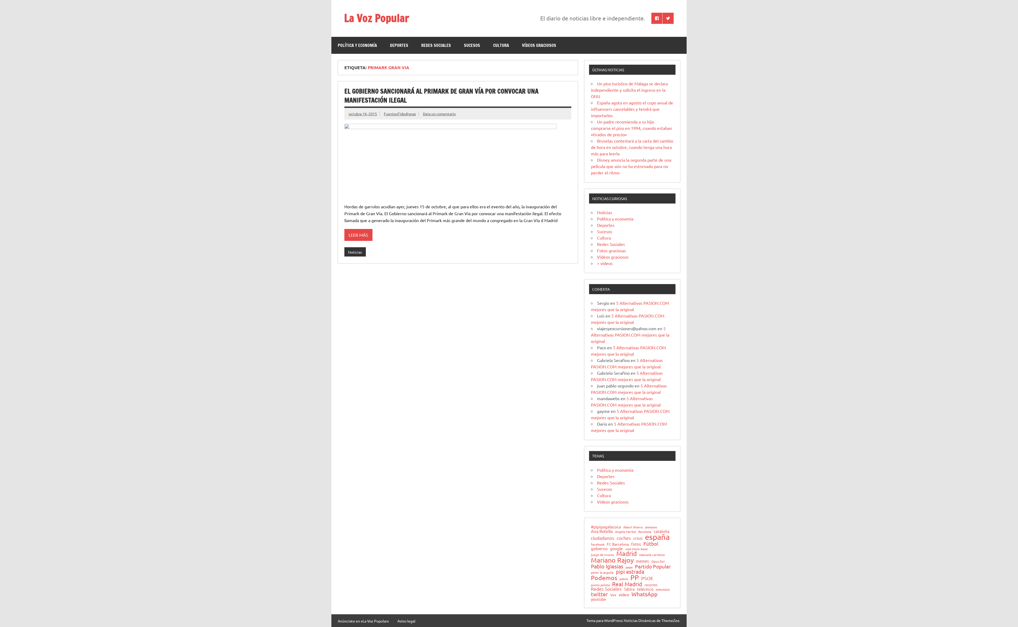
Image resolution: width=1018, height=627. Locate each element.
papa (629, 567)
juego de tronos (602, 555)
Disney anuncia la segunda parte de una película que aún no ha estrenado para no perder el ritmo (631, 166)
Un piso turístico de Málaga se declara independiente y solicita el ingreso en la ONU (629, 90)
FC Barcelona (618, 544)
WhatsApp (644, 594)
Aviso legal (406, 621)
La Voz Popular (376, 17)
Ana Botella (602, 531)
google (616, 549)
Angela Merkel (625, 531)
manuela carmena (652, 555)
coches (624, 538)
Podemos (604, 578)
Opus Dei (658, 561)
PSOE (647, 578)
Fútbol (650, 543)
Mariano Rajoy (612, 560)
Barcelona (644, 531)
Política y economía (357, 45)
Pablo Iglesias (607, 566)
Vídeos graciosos (539, 45)
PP (634, 577)
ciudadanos (602, 538)
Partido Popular (653, 566)
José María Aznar (636, 548)
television (663, 589)
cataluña (661, 531)
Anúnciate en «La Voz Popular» (363, 621)
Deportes (399, 45)
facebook (597, 544)
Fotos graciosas (611, 250)
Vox (613, 595)
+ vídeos (605, 263)
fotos (636, 544)
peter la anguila (602, 572)
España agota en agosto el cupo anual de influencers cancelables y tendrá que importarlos (632, 109)
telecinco (645, 589)
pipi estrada (630, 571)
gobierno (599, 548)
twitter (599, 594)
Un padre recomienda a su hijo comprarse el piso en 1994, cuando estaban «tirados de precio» (631, 128)
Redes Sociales (436, 45)
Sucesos (472, 45)
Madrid (626, 553)
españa (657, 537)
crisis (638, 538)
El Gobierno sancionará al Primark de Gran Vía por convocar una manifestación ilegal (441, 96)
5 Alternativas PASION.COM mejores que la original (630, 335)
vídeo (624, 594)
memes (642, 561)
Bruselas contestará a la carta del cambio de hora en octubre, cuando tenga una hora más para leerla (632, 147)
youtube (598, 599)
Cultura (501, 45)
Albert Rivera (633, 527)
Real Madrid (627, 584)
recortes (650, 585)
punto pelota (600, 585)
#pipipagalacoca (606, 527)
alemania (651, 527)
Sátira (629, 589)
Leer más (358, 234)
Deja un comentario (439, 113)
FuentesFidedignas (400, 113)
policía (624, 578)
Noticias (355, 252)
